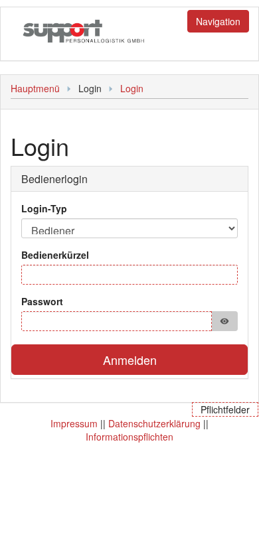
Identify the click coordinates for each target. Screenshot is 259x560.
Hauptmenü (35, 88)
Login (131, 88)
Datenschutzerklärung (154, 423)
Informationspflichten (129, 436)
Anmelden (130, 359)
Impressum (74, 423)
